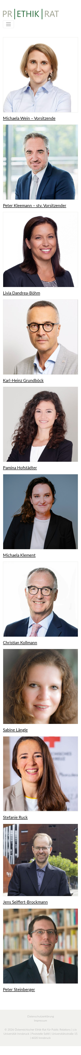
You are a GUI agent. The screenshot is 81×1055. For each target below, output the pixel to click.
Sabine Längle (15, 730)
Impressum (40, 1020)
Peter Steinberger (19, 990)
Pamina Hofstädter (20, 468)
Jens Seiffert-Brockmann (25, 902)
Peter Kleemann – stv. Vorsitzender (34, 206)
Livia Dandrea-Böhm (21, 293)
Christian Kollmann (20, 643)
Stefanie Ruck (15, 817)
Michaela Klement (19, 555)
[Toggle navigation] (8, 24)
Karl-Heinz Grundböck (23, 381)
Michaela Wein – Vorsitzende (29, 118)
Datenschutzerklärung (40, 1016)
